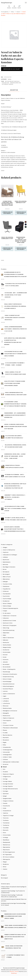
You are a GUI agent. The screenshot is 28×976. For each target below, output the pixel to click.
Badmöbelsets (6, 562)
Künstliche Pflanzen (8, 689)
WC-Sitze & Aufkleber (8, 857)
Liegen (4, 696)
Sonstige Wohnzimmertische (10, 788)
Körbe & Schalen (7, 679)
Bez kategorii (6, 574)
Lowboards (6, 698)
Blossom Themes (14, 971)
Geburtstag (6, 628)
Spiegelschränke (7, 798)
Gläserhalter (6, 632)
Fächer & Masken (7, 603)
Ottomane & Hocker (8, 725)
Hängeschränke (7, 647)
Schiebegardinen (7, 754)
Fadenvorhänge (7, 606)
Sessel (9, 79)
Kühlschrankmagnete (8, 686)
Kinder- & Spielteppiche (9, 669)
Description (14, 90)
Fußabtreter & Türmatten (9, 615)
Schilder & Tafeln (7, 757)
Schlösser (5, 759)
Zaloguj (14, 7)
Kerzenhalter (6, 664)
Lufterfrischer (6, 703)
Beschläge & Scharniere (9, 567)
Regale (4, 742)
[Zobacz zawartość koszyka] (19, 6)
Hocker (5, 657)
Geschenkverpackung (8, 630)
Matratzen (5, 706)
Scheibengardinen (7, 749)
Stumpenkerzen (7, 810)
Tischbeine (6, 820)
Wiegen (5, 862)
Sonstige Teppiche (8, 786)
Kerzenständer (7, 667)
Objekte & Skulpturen (8, 718)
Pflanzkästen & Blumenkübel (10, 728)
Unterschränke (7, 835)
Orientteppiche (7, 720)
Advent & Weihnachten (9, 550)
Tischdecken (6, 823)
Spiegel (5, 796)
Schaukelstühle (7, 747)
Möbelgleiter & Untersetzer (10, 710)
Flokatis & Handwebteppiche (10, 608)
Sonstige (5, 779)
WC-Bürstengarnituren (9, 852)
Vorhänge (5, 837)
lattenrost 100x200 (7, 84)
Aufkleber (5, 557)
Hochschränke (6, 652)
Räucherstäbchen (7, 735)
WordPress (14, 973)
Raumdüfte (6, 737)
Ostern (5, 723)
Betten (4, 569)
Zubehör (5, 869)
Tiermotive (5, 818)
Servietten (5, 764)
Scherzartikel (6, 752)
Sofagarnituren (7, 776)
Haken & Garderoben (8, 637)
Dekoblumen (6, 586)
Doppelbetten (6, 589)
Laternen (5, 691)
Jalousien (5, 662)
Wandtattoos (6, 845)
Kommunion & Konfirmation (10, 674)
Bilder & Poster (7, 576)
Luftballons (6, 701)
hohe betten (5, 82)
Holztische (5, 659)
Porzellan (5, 732)
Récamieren (6, 740)
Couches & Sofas (7, 584)
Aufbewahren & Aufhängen (10, 554)
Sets (4, 769)
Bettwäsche (6, 572)
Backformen (6, 559)
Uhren (4, 832)
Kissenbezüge (6, 671)
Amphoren (5, 552)
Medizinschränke (7, 708)
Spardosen (6, 793)
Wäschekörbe (6, 847)
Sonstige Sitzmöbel (8, 784)
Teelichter (5, 813)
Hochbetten (6, 650)
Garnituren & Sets (7, 623)
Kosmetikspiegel (7, 681)
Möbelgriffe (6, 713)
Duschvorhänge (7, 598)
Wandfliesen (6, 840)
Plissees (5, 730)
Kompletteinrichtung (8, 676)
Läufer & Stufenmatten (9, 693)
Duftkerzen (6, 591)
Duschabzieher (7, 593)
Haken (4, 635)
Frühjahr (5, 611)
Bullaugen (5, 581)
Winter (4, 866)
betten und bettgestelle (12, 81)
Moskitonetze (6, 715)
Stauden (5, 803)
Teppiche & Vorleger (8, 815)
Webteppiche (6, 859)
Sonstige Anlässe (7, 781)
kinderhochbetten (15, 82)
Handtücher (6, 642)
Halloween (5, 640)
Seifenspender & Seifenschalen (11, 762)
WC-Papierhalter (7, 854)
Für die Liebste (7, 613)
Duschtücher (6, 596)
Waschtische (6, 849)
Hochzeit (5, 654)
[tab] (14, 90)
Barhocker (5, 564)
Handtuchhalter (7, 645)
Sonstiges (5, 791)
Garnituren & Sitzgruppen (9, 625)
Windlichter (6, 864)
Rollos (4, 745)
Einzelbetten (6, 601)
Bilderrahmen (6, 579)
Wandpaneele (6, 842)
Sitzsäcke (5, 771)
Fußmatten (6, 618)
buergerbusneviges (6, 2)
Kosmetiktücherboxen (8, 684)
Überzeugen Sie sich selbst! (11, 69)
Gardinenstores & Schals (9, 620)
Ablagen (5, 547)
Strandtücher (6, 806)
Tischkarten (6, 825)
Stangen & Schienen (8, 801)
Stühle (4, 808)
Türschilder (6, 827)
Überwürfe (5, 830)
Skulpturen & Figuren (8, 774)
